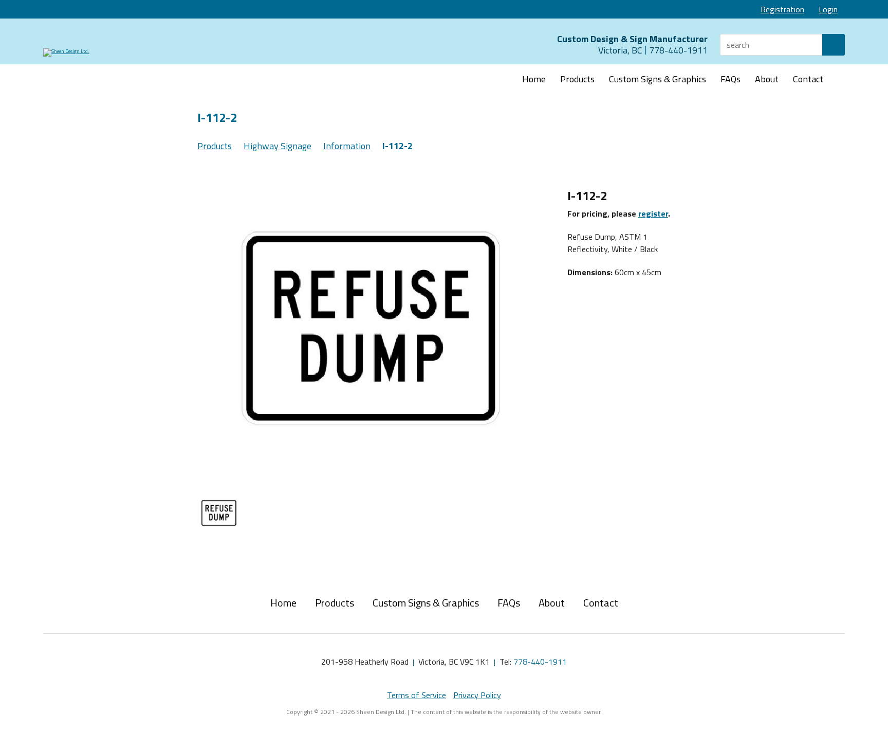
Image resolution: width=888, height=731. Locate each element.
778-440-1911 (540, 661)
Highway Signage (277, 146)
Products (577, 79)
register (653, 213)
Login (828, 9)
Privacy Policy (477, 695)
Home (534, 79)
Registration (782, 9)
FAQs (730, 79)
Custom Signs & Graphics (657, 79)
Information (347, 146)
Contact (808, 79)
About (767, 79)
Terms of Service (416, 695)
